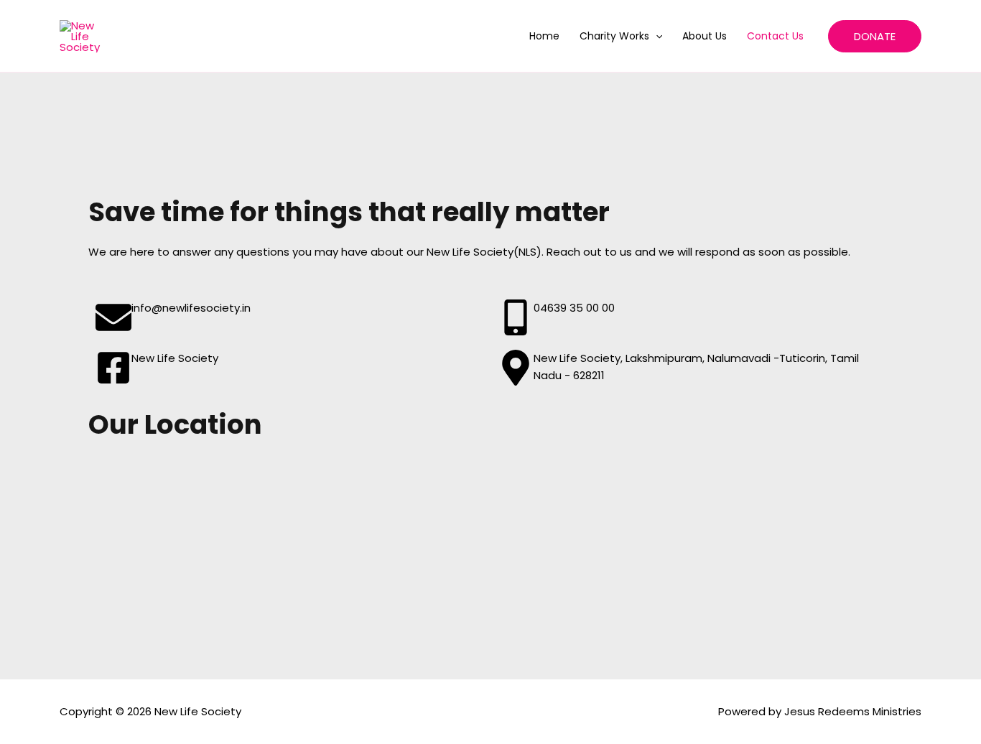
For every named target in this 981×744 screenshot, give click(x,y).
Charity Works (614, 36)
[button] (655, 36)
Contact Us (775, 36)
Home (544, 36)
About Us (704, 36)
